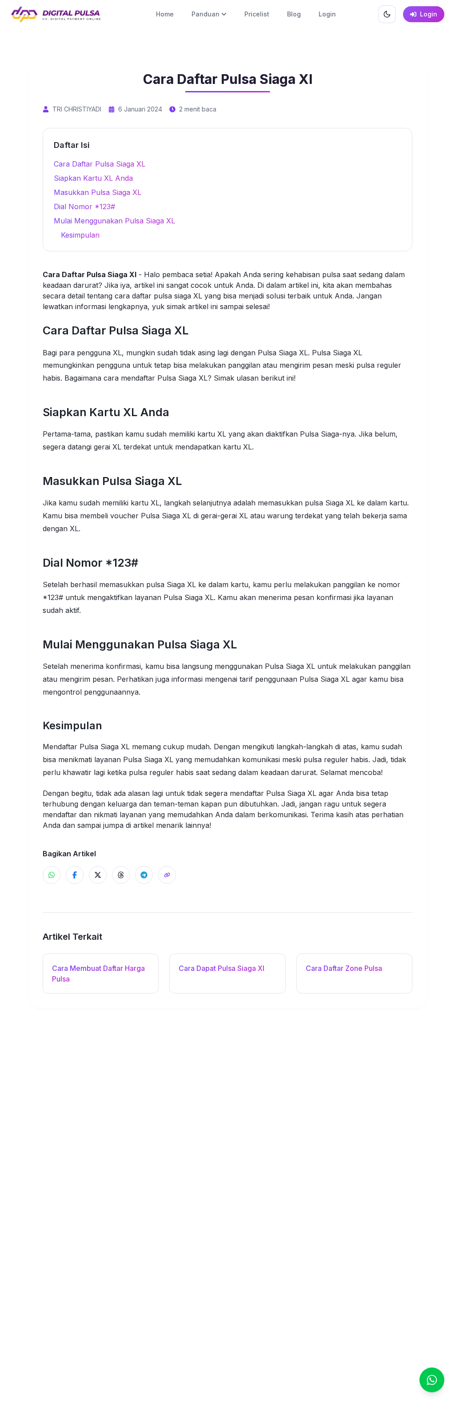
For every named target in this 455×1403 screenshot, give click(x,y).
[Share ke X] (98, 875)
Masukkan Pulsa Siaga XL (97, 192)
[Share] (167, 875)
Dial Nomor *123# (84, 206)
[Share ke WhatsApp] (51, 875)
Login (327, 14)
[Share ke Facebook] (75, 875)
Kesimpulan (80, 235)
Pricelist (256, 14)
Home (165, 14)
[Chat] (431, 1379)
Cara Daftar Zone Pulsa (344, 968)
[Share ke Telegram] (144, 875)
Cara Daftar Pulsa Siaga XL (99, 163)
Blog (294, 14)
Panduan (206, 14)
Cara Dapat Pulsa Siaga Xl (221, 968)
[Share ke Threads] (121, 875)
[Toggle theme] (387, 14)
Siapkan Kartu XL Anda (93, 178)
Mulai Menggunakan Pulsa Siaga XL (114, 220)
